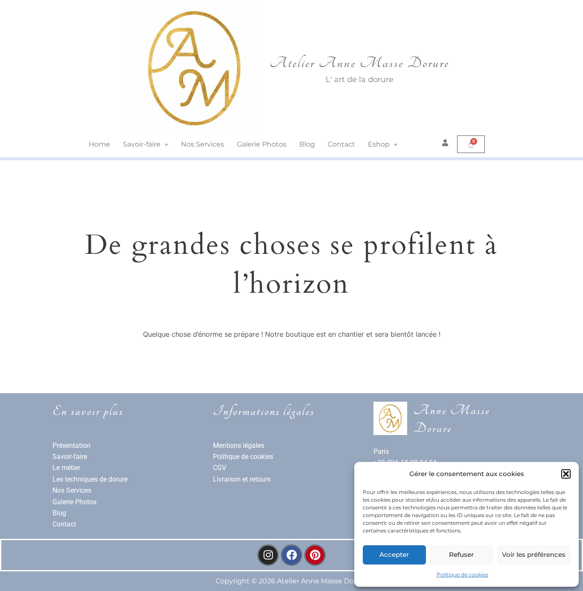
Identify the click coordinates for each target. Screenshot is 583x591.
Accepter (394, 554)
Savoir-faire (141, 144)
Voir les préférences (534, 554)
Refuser (461, 554)
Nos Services (202, 144)
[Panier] (471, 144)
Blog (307, 144)
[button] (566, 474)
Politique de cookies (462, 574)
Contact (341, 144)
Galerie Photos (261, 144)
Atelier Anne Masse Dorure (359, 63)
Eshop (379, 144)
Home (99, 144)
